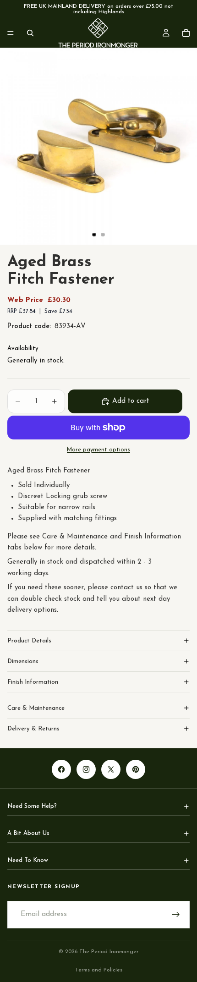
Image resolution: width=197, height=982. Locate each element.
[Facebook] (61, 769)
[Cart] (186, 33)
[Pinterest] (135, 769)
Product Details (29, 641)
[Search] (30, 33)
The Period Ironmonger (108, 952)
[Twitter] (111, 769)
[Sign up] (176, 914)
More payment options (98, 450)
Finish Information (32, 682)
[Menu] (10, 33)
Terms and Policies (98, 970)
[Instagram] (86, 769)
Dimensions (22, 661)
